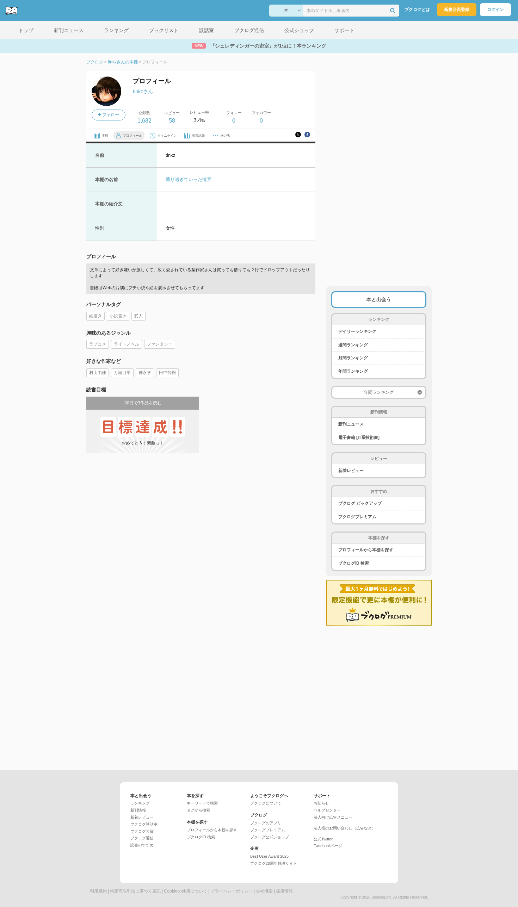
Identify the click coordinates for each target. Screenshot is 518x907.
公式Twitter (323, 839)
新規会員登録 (456, 9)
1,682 (144, 121)
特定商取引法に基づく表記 (135, 891)
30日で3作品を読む (142, 402)
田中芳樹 (167, 372)
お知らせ (321, 803)
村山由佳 (97, 372)
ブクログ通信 (142, 838)
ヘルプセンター (327, 810)
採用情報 (284, 891)
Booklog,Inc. (382, 897)
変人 (138, 315)
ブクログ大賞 (142, 831)
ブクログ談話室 (144, 824)
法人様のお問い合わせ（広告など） (345, 828)
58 (172, 121)
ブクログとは (417, 9)
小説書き (118, 315)
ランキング (140, 803)
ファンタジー (159, 344)
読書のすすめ (142, 845)
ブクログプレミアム (357, 516)
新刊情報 (138, 810)
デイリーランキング (357, 331)
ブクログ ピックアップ (360, 503)
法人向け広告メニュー (333, 817)
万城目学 (122, 372)
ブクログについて (265, 803)
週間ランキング (353, 344)
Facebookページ (328, 846)
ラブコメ (97, 344)
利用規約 (98, 891)
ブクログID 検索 (353, 563)
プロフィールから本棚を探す (365, 549)
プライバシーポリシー (231, 891)
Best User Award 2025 (269, 856)
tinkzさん (143, 91)
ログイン (495, 9)
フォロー (110, 114)
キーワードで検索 (202, 803)
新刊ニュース (351, 424)
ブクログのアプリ (265, 823)
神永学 (144, 372)
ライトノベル (126, 344)
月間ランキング (353, 357)
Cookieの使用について (185, 891)
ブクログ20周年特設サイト (273, 863)
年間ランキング (353, 371)
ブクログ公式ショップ (269, 837)
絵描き (95, 315)
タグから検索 (198, 810)
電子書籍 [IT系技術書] (359, 437)
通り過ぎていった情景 (188, 179)
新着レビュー (351, 470)
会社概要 (264, 891)
